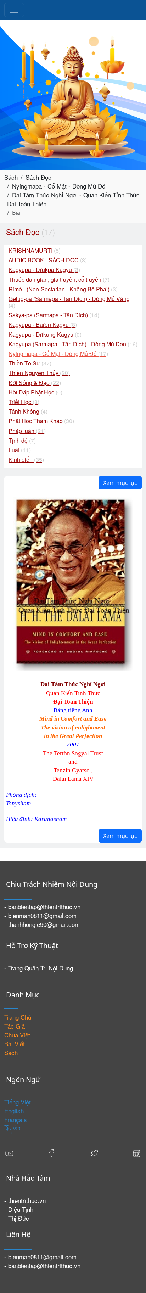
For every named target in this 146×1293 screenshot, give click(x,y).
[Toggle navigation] (14, 10)
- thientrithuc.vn (25, 1200)
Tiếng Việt (17, 1101)
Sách (11, 177)
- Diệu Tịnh (18, 1209)
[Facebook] (51, 1152)
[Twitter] (94, 1152)
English (14, 1110)
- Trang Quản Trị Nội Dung (38, 967)
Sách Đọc (38, 177)
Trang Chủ (17, 1017)
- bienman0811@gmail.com (40, 915)
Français (15, 1119)
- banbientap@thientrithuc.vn (42, 906)
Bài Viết (14, 1043)
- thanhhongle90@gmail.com (42, 924)
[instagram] (136, 1152)
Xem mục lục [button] (120, 483)
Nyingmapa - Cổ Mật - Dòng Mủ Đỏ (58, 185)
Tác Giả (14, 1025)
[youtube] (9, 1152)
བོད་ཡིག (13, 1128)
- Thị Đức (16, 1218)
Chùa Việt (17, 1034)
